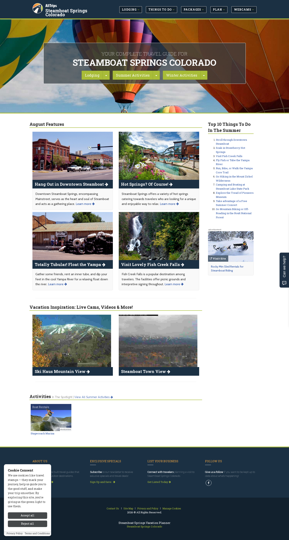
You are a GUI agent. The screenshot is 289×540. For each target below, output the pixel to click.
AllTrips (51, 5)
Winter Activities (181, 75)
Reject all (27, 524)
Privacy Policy (14, 533)
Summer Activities (133, 75)
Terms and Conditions (37, 533)
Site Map (128, 508)
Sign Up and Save (101, 482)
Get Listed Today (158, 482)
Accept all (27, 515)
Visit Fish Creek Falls (229, 156)
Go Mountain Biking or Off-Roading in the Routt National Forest (233, 213)
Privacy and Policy (147, 508)
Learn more (84, 204)
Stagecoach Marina (42, 433)
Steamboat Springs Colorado (66, 12)
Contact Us (113, 508)
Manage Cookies (171, 508)
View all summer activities (92, 397)
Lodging (92, 75)
